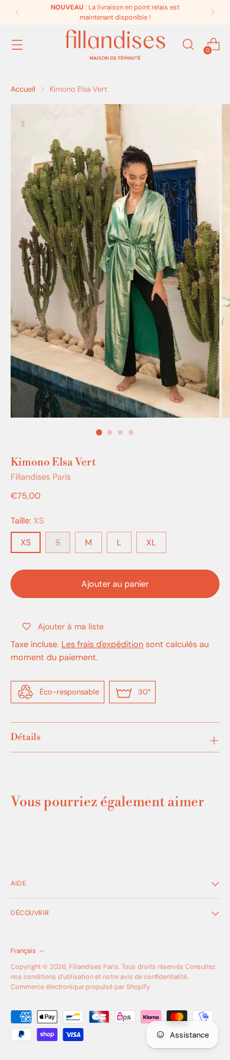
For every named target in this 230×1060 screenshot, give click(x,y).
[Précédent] (18, 12)
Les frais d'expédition (102, 644)
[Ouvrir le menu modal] (17, 45)
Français (23, 950)
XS (26, 542)
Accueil (23, 89)
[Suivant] (212, 12)
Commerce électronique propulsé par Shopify (80, 987)
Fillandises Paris (41, 476)
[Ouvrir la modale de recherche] (188, 45)
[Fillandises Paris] (115, 45)
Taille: (27, 520)
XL (151, 542)
